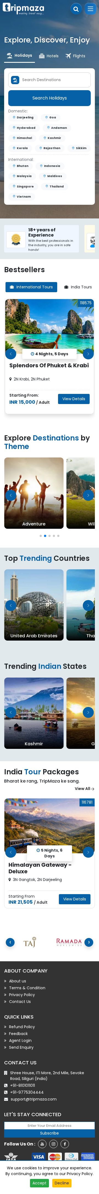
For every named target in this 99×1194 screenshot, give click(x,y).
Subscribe (49, 1133)
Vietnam (24, 197)
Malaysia (24, 176)
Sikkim (81, 148)
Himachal (24, 138)
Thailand (57, 186)
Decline (62, 1183)
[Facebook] (65, 1144)
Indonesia (52, 166)
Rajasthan (51, 148)
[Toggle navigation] (90, 9)
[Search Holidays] (76, 9)
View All (82, 788)
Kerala (22, 148)
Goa (52, 117)
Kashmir (54, 138)
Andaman (59, 128)
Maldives (54, 176)
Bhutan (22, 166)
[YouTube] (42, 1144)
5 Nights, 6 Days (51, 853)
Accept (39, 1183)
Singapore (25, 186)
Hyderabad (26, 128)
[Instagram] (53, 1144)
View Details (73, 399)
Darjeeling (25, 117)
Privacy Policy (80, 1173)
